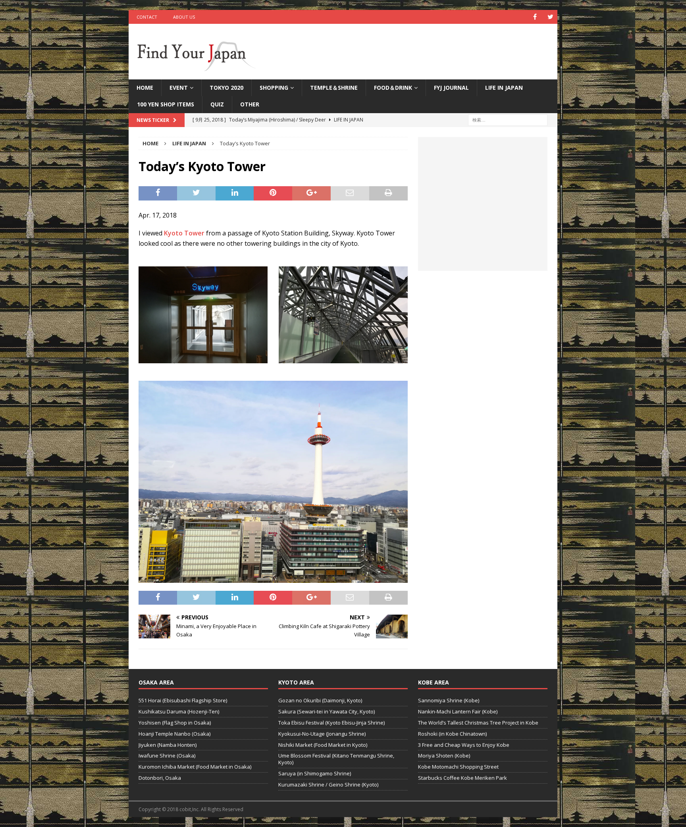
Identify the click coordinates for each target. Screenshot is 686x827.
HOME (145, 87)
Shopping (274, 87)
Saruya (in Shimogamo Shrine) (314, 773)
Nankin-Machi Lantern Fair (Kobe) (457, 711)
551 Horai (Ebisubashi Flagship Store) (183, 700)
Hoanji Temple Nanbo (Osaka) (174, 733)
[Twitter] (550, 17)
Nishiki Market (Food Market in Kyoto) (322, 744)
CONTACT (147, 17)
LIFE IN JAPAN (504, 87)
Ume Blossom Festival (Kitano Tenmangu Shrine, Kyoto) (336, 759)
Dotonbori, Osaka (160, 777)
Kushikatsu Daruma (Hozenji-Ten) (179, 711)
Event (179, 87)
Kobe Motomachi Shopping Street (458, 766)
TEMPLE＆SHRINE (334, 87)
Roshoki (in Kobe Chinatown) (452, 733)
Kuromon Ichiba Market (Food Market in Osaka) (195, 766)
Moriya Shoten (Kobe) (444, 755)
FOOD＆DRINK (393, 87)
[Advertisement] (482, 208)
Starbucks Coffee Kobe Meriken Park (462, 777)
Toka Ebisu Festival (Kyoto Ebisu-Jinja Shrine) (331, 722)
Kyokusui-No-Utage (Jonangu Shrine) (322, 733)
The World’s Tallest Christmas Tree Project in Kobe (478, 722)
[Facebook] (535, 17)
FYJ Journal (451, 87)
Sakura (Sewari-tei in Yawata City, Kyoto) (326, 711)
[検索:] (507, 119)
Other (249, 104)
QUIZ (217, 104)
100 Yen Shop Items (165, 104)
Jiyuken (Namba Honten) (168, 744)
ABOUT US (184, 17)
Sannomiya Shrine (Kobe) (448, 700)
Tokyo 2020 (226, 87)
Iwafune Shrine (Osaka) (167, 755)
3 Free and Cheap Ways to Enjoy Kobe (463, 744)
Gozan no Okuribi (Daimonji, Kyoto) (320, 700)
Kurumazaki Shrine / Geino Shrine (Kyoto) (328, 784)
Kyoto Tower (184, 233)
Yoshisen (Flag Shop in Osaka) (175, 722)
